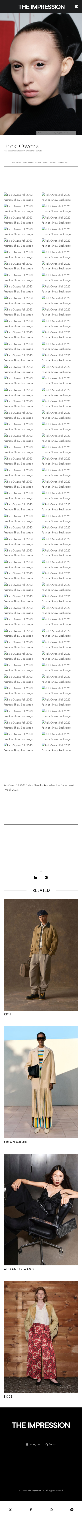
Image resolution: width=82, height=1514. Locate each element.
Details (38, 163)
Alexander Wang (19, 1269)
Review (53, 163)
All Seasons (63, 163)
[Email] (46, 877)
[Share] (35, 877)
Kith (7, 1014)
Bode (8, 1396)
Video (45, 163)
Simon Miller (15, 1142)
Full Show (16, 163)
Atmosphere (28, 163)
